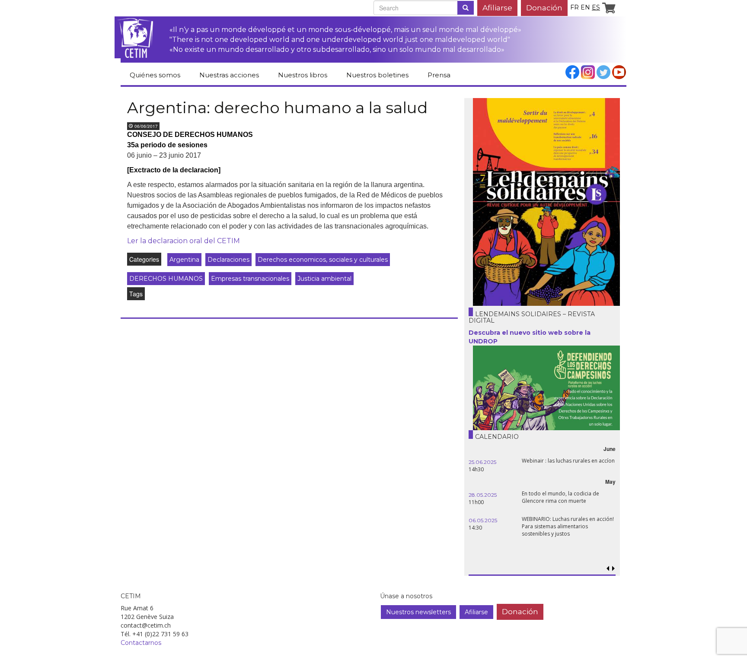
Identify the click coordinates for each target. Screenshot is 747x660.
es (596, 7)
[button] (613, 568)
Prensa (439, 75)
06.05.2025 (483, 520)
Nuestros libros (302, 75)
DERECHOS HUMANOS (166, 278)
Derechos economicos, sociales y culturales (323, 259)
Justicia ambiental (324, 278)
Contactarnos (141, 643)
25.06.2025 (482, 462)
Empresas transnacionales (250, 278)
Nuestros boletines (377, 75)
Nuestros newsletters (418, 612)
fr (574, 7)
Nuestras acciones (229, 75)
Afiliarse (497, 7)
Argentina (184, 259)
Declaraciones (228, 259)
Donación (544, 7)
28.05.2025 (483, 495)
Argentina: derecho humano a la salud (277, 107)
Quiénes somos (155, 75)
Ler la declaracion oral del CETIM (183, 241)
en (585, 7)
